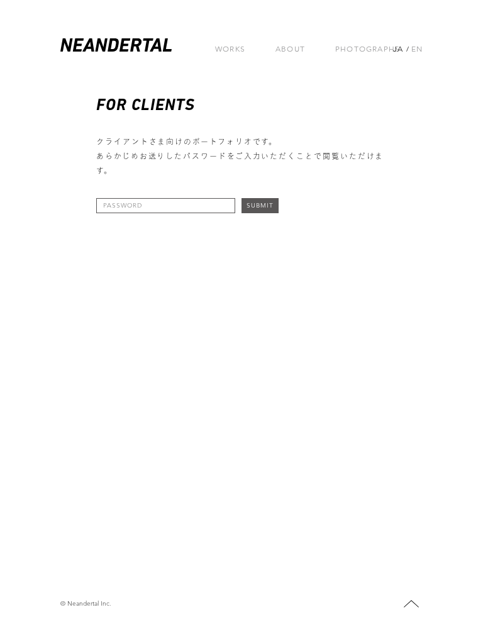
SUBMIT (260, 205)
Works (230, 49)
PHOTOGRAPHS (367, 49)
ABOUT (290, 49)
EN (417, 49)
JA (398, 49)
